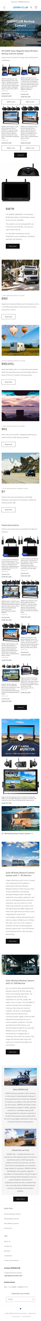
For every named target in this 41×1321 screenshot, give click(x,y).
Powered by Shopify (21, 1313)
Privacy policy (16, 1316)
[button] (4, 7)
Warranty (7, 1251)
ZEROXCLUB (12, 1313)
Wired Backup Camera (11, 1219)
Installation (8, 1256)
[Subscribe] (32, 1299)
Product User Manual (11, 1260)
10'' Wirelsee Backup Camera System (16, 833)
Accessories (8, 1228)
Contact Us (8, 1246)
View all (21, 155)
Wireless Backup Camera (12, 1214)
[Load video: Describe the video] (20, 738)
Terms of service (26, 1316)
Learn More (20, 1199)
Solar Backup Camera (11, 1223)
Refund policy (32, 1313)
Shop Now (20, 36)
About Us (7, 1241)
